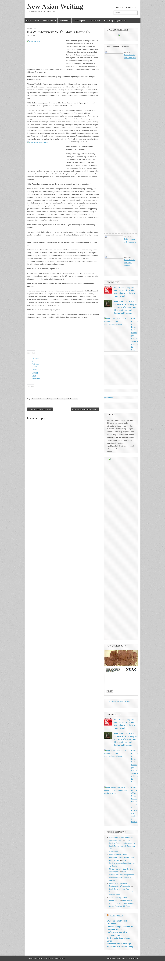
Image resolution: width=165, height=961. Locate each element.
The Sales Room (71, 399)
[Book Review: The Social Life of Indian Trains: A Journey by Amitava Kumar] (116, 790)
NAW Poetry (64, 21)
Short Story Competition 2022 (116, 21)
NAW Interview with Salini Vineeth (129, 262)
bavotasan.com (133, 958)
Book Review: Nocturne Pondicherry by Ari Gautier (122, 863)
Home (28, 21)
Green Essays (116, 915)
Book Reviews (94, 21)
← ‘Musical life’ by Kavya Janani (40, 409)
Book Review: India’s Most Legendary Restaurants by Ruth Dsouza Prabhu (121, 892)
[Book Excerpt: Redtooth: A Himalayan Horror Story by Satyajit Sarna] (116, 321)
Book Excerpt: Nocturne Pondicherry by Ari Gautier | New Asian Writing (121, 857)
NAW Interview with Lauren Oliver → (85, 409)
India (49, 399)
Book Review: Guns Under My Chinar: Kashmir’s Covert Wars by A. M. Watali (122, 903)
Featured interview (38, 399)
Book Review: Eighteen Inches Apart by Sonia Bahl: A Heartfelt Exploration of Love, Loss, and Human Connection (122, 846)
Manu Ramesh (58, 399)
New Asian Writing (55, 6)
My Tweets (108, 397)
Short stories (48, 21)
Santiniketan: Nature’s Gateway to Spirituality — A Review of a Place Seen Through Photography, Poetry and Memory (125, 307)
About (37, 21)
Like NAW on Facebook (118, 701)
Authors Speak (79, 21)
